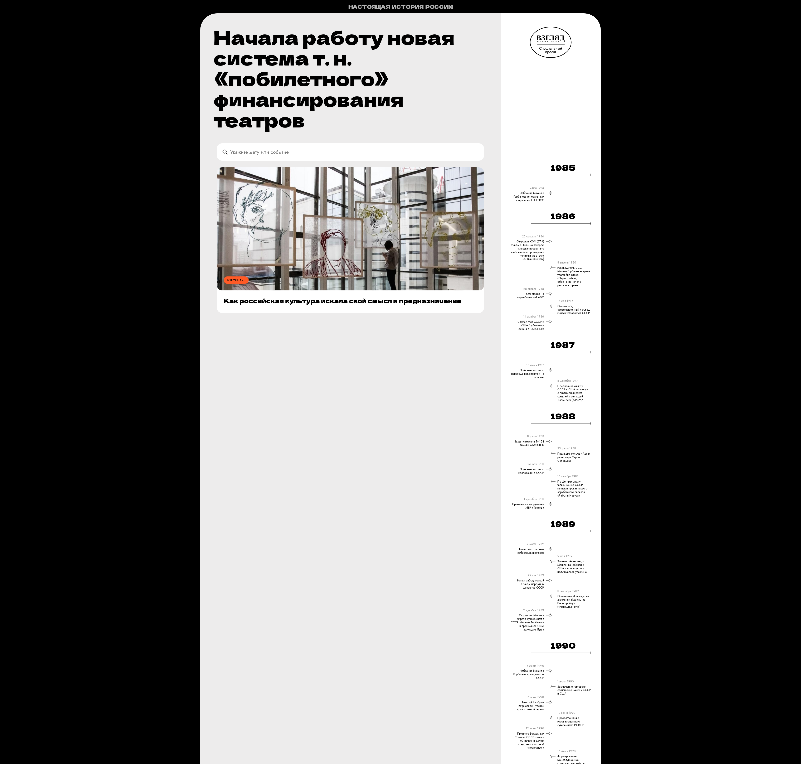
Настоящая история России (400, 6)
